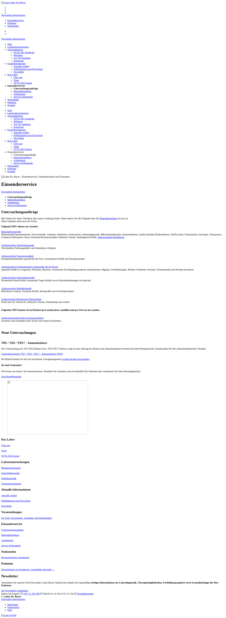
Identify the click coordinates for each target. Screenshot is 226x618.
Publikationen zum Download (28, 69)
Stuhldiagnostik (8, 478)
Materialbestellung (22, 91)
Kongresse (19, 60)
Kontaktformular (85, 593)
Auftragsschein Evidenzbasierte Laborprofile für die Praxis (29, 267)
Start (9, 44)
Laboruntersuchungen (18, 47)
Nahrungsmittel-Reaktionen (111, 237)
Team (16, 80)
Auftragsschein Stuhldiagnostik (16, 288)
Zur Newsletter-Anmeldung (14, 590)
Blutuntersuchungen (11, 468)
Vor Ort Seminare (22, 58)
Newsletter (19, 72)
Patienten (11, 23)
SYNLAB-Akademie (24, 52)
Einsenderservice (15, 20)
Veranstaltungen (15, 49)
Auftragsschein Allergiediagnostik (17, 245)
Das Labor (12, 74)
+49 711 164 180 (31, 593)
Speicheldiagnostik (10, 473)
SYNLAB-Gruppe (23, 83)
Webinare (18, 55)
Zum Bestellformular (11, 376)
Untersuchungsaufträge (12, 530)
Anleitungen (20, 94)
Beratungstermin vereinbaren (15, 557)
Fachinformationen (16, 63)
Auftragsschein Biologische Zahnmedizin (21, 299)
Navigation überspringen (13, 15)
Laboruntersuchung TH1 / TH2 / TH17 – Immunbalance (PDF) (32, 354)
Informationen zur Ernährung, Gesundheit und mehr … (28, 569)
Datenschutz (13, 607)
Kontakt (11, 105)
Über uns (18, 77)
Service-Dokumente (23, 97)
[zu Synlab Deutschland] (8, 615)
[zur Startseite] (13, 2)
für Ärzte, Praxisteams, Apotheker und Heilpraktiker (26, 518)
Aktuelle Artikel (21, 66)
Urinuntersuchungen (11, 483)
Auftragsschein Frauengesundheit (17, 256)
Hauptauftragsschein (11, 231)
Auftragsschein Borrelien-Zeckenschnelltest (22, 318)
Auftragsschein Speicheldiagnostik (18, 277)
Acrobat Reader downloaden (75, 359)
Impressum (12, 604)
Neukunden (13, 26)
